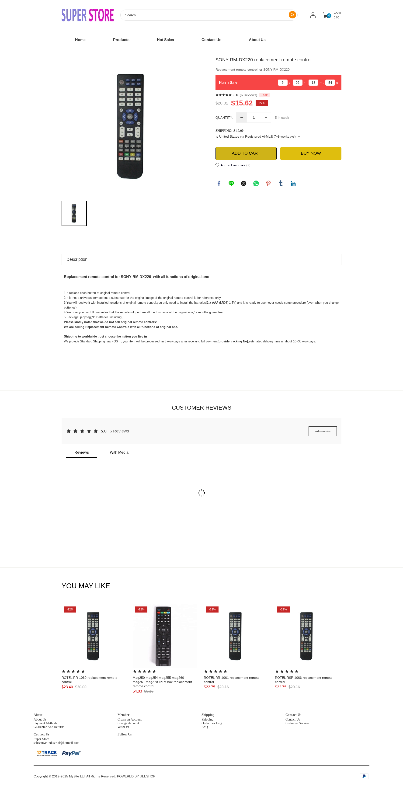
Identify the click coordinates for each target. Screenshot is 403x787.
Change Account (128, 723)
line (231, 183)
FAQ (205, 727)
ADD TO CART (246, 153)
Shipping (208, 715)
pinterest (268, 183)
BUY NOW (311, 153)
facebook (218, 183)
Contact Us (293, 715)
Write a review (323, 431)
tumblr (280, 183)
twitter (243, 183)
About (38, 715)
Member (123, 715)
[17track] (47, 753)
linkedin (293, 183)
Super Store (41, 739)
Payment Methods (45, 723)
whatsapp (256, 183)
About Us (40, 719)
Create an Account (130, 719)
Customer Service (297, 723)
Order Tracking (212, 723)
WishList (123, 727)
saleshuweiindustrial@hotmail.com (57, 743)
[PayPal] (71, 753)
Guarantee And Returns (49, 727)
